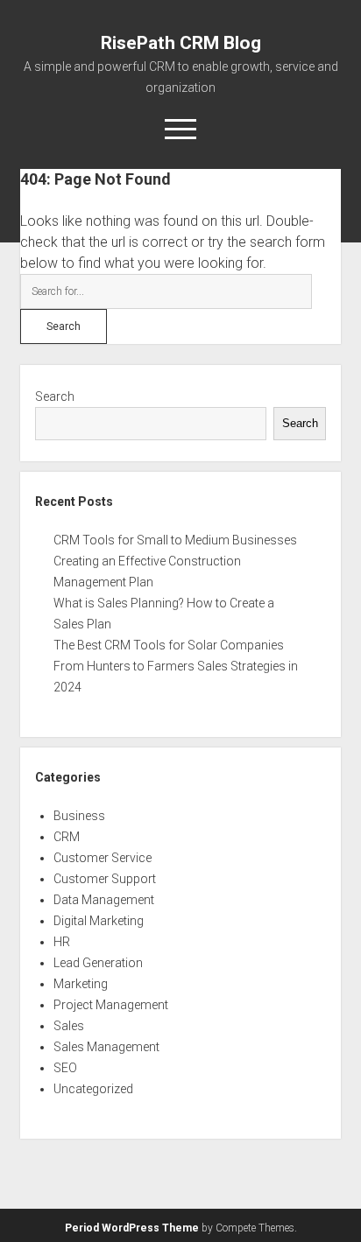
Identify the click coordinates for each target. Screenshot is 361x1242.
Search (54, 396)
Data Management (103, 900)
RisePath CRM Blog (181, 42)
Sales (68, 1026)
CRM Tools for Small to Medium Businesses (175, 540)
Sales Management (106, 1047)
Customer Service (102, 858)
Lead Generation (98, 963)
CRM (66, 837)
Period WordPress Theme (132, 1228)
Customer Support (104, 879)
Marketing (80, 984)
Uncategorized (93, 1089)
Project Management (110, 1005)
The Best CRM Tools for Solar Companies (168, 645)
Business (79, 816)
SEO (65, 1068)
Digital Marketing (98, 921)
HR (61, 942)
